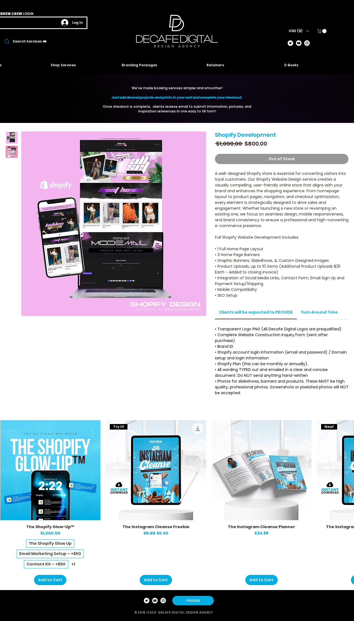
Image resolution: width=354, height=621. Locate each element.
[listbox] (299, 31)
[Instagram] (307, 43)
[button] (299, 31)
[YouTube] (298, 43)
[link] (322, 31)
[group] (177, 503)
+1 (73, 564)
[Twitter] (290, 43)
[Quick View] (50, 470)
